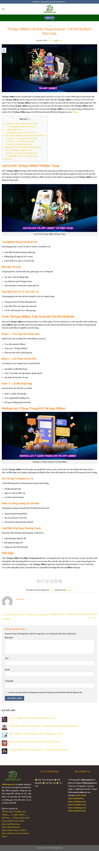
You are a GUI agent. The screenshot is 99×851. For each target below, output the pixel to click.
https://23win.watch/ (10, 830)
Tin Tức (50, 25)
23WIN (21, 814)
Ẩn (29, 119)
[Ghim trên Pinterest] (56, 581)
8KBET (23, 830)
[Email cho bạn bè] (52, 581)
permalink (69, 590)
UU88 (14, 814)
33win (21, 818)
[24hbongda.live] (49, 9)
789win (5, 811)
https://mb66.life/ (75, 798)
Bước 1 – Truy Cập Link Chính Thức (21, 138)
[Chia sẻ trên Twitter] (47, 581)
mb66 (77, 795)
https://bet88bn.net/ (17, 811)
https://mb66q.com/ (77, 801)
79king (15, 818)
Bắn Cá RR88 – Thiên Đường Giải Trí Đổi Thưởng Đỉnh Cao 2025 (36, 734)
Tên (7, 658)
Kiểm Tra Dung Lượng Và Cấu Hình (21, 153)
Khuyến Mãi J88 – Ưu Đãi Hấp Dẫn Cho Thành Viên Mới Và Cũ (35, 741)
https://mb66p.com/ (77, 804)
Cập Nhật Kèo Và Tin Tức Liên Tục (21, 132)
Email (7, 670)
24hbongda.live (9, 784)
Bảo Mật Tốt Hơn (14, 129)
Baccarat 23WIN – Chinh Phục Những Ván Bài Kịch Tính (32, 718)
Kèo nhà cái (24, 833)
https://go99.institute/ (11, 824)
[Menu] (3, 9)
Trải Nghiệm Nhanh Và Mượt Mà (20, 127)
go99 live (5, 818)
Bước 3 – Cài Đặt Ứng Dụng (18, 144)
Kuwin (4, 836)
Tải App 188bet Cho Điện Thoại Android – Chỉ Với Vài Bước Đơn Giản (38, 749)
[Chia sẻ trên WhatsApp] (39, 581)
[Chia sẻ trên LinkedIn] (60, 581)
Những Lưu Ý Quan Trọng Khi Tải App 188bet (22, 147)
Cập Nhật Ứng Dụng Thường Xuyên (22, 156)
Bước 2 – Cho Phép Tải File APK (20, 141)
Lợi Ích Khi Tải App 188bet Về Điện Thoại (20, 123)
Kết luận (7, 159)
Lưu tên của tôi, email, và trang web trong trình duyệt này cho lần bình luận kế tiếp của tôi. (45, 692)
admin (60, 40)
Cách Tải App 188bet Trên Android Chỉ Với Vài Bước (24, 135)
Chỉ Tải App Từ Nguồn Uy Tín (19, 150)
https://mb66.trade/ (77, 810)
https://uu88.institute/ (11, 827)
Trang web (9, 681)
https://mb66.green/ (77, 807)
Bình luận (9, 638)
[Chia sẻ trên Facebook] (43, 581)
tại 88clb (10, 821)
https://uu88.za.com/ (10, 833)
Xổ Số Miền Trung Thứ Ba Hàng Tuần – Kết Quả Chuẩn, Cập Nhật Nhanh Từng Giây (44, 726)
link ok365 (19, 821)
